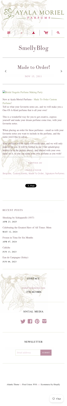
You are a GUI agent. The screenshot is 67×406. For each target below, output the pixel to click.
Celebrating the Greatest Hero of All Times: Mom (27, 227)
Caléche (6, 247)
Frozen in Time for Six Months (18, 237)
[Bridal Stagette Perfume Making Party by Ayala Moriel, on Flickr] (23, 92)
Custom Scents (20, 173)
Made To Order (36, 173)
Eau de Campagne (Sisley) (15, 257)
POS (35, 384)
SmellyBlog (33, 48)
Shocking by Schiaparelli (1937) (18, 217)
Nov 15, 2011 (33, 76)
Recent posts (13, 210)
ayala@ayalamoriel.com (33, 287)
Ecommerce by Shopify (50, 384)
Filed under (33, 170)
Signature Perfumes (54, 173)
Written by (35, 162)
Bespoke (7, 173)
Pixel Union (27, 384)
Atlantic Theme (13, 384)
